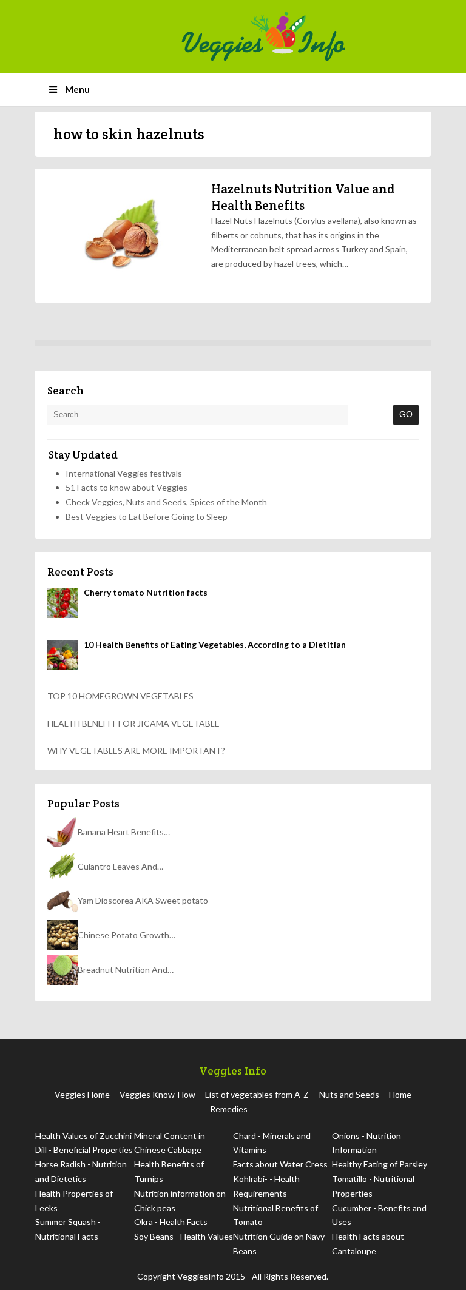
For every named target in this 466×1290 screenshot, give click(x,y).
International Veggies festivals (124, 473)
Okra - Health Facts (171, 1222)
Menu (77, 89)
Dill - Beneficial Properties (84, 1149)
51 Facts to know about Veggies (126, 487)
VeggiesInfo (201, 1276)
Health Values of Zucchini (83, 1135)
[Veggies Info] (302, 36)
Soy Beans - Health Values (183, 1236)
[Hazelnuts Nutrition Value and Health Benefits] (120, 236)
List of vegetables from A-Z (257, 1094)
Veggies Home (82, 1094)
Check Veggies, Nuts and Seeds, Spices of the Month (166, 502)
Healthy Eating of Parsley (379, 1164)
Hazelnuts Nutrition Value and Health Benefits (303, 197)
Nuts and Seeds (349, 1094)
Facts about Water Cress (280, 1164)
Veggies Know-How (157, 1094)
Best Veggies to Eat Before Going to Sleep (147, 516)
